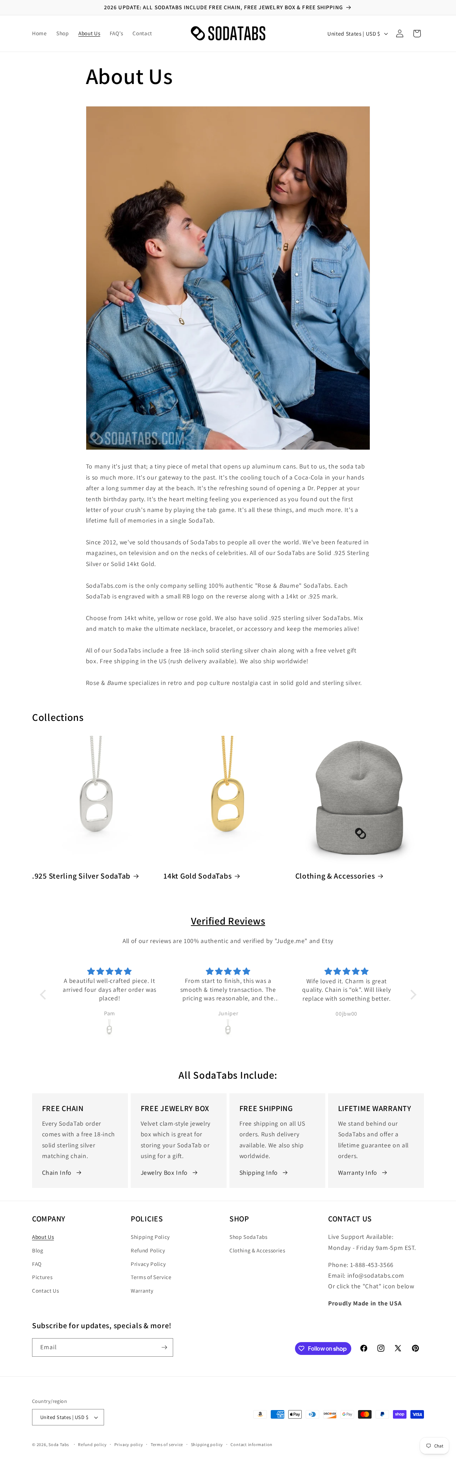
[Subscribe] (164, 1347)
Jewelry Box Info (164, 1172)
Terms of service (167, 1444)
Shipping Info (258, 1172)
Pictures (42, 1277)
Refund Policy (148, 1250)
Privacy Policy (148, 1263)
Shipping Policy (150, 1236)
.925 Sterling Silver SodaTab (81, 876)
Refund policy (92, 1444)
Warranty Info (358, 1172)
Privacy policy (128, 1444)
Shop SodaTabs (248, 1236)
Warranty (142, 1290)
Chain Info (57, 1172)
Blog (37, 1250)
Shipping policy (207, 1444)
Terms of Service (151, 1277)
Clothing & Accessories (335, 876)
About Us (43, 1236)
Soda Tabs (58, 1444)
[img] (160, 971)
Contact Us (45, 1290)
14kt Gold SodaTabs (198, 876)
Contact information (251, 1444)
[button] (416, 33)
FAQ (37, 1263)
